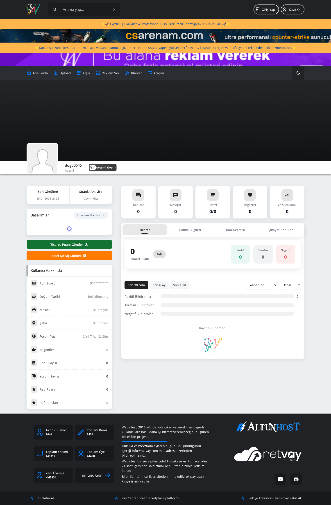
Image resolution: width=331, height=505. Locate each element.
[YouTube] (280, 479)
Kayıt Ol (295, 9)
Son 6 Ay (159, 285)
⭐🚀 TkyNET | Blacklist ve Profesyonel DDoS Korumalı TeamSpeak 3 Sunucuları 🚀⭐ (165, 24)
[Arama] (54, 9)
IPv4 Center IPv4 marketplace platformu (150, 498)
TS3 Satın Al (45, 498)
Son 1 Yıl (179, 285)
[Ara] (114, 9)
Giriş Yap (268, 9)
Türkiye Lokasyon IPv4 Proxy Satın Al (274, 498)
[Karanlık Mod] (298, 73)
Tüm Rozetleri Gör (88, 215)
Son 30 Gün (136, 285)
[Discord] (296, 479)
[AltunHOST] (268, 427)
